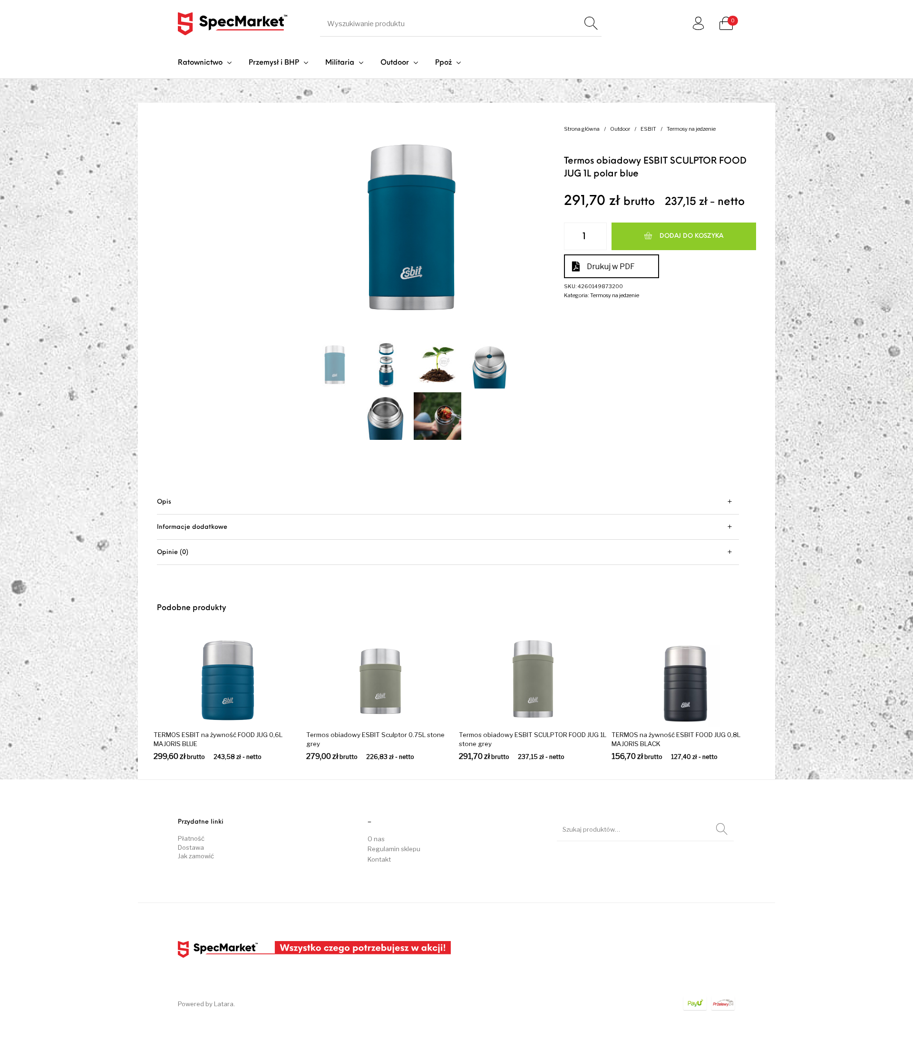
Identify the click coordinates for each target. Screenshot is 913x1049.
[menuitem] (204, 63)
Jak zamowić (196, 856)
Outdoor (620, 129)
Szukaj (722, 829)
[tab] (448, 502)
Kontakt (379, 859)
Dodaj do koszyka (691, 236)
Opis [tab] (164, 502)
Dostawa (191, 847)
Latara (223, 1004)
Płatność (191, 838)
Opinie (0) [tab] (172, 552)
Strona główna (582, 129)
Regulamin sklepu (394, 849)
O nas (376, 839)
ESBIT (648, 129)
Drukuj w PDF (611, 266)
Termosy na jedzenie (691, 129)
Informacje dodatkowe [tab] (192, 527)
